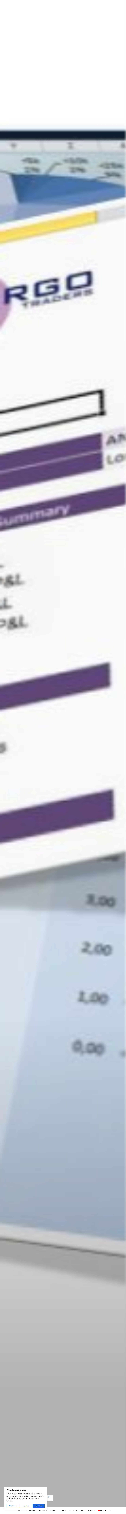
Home (20, 1510)
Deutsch (103, 1510)
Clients (53, 1510)
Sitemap (91, 1510)
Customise (13, 1506)
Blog (83, 1510)
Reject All (26, 1506)
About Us (62, 1510)
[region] (25, 1498)
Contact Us (74, 1510)
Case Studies (30, 1510)
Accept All (38, 1506)
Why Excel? (43, 1510)
